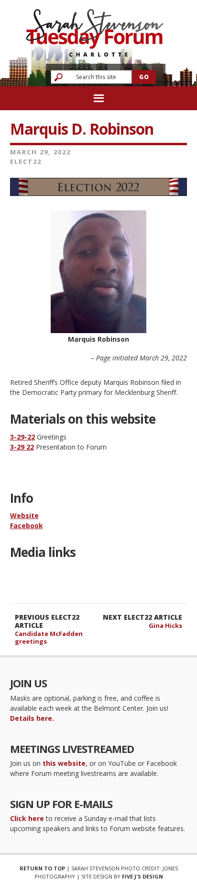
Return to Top (42, 868)
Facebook (26, 525)
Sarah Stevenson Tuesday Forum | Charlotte (94, 28)
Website (24, 515)
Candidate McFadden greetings (49, 637)
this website (64, 763)
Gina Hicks (165, 625)
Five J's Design (142, 876)
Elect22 (26, 161)
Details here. (32, 718)
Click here (27, 818)
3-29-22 (22, 436)
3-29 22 (22, 446)
